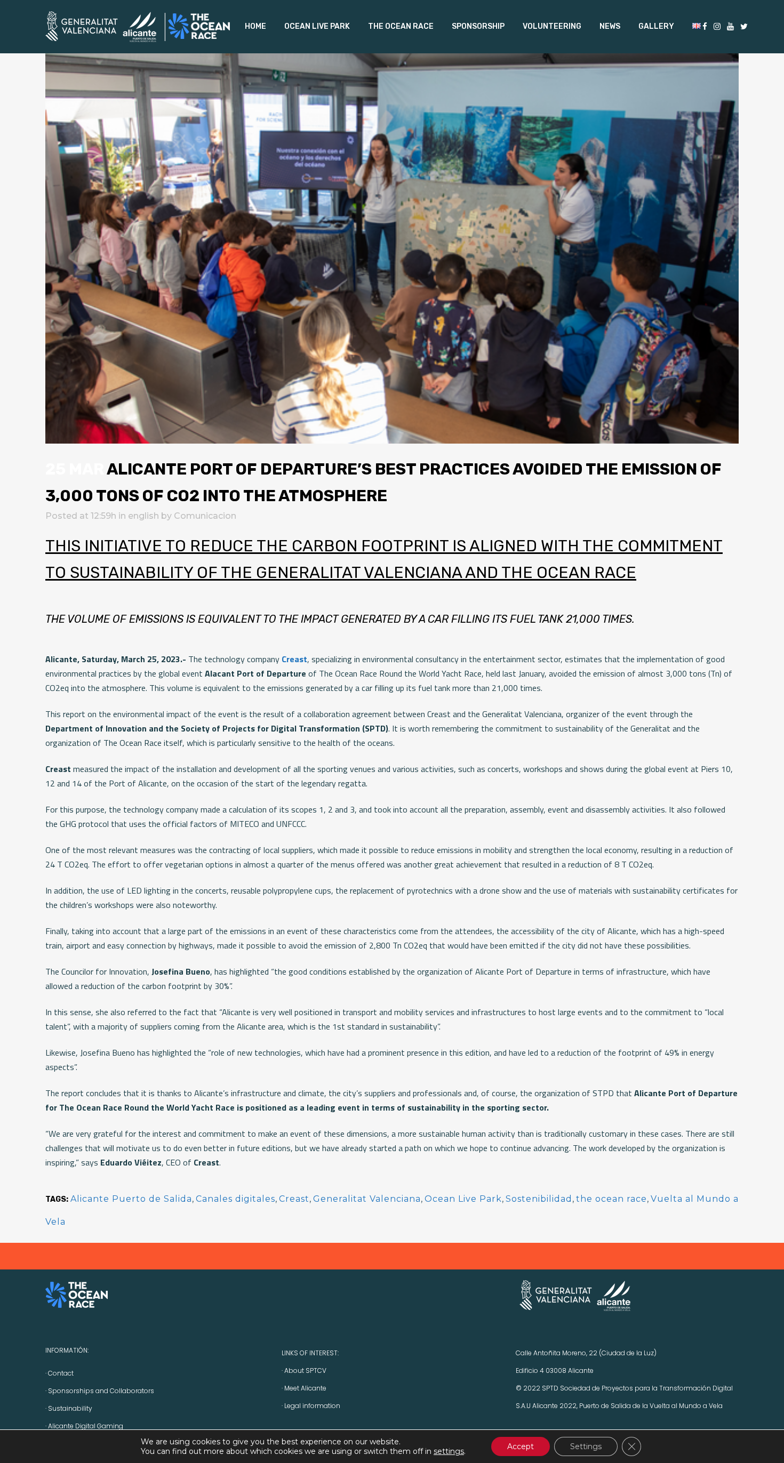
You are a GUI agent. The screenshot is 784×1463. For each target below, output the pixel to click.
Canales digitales (235, 1199)
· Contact (59, 1373)
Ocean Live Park (463, 1199)
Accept (520, 1446)
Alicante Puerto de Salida (131, 1199)
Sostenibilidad (539, 1199)
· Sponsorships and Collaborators (99, 1390)
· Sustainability (68, 1408)
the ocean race (611, 1199)
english (143, 516)
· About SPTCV (304, 1370)
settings (449, 1451)
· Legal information (311, 1405)
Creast (294, 1199)
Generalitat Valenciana (367, 1199)
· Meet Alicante (304, 1388)
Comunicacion (205, 516)
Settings (586, 1446)
